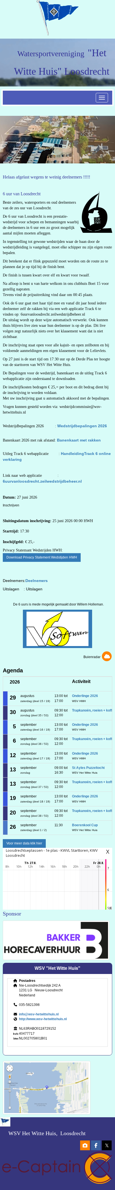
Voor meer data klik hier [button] (24, 843)
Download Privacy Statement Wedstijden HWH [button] (41, 557)
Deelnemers (36, 580)
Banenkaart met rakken (78, 440)
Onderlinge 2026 (85, 696)
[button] (57, 629)
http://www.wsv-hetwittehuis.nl (43, 1019)
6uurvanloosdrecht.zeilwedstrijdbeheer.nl (42, 481)
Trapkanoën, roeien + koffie (93, 710)
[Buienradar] (106, 657)
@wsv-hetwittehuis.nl (39, 1014)
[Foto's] (85, 1146)
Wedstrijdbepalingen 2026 (82, 426)
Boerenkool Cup (85, 825)
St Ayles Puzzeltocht (88, 768)
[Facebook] (95, 1146)
